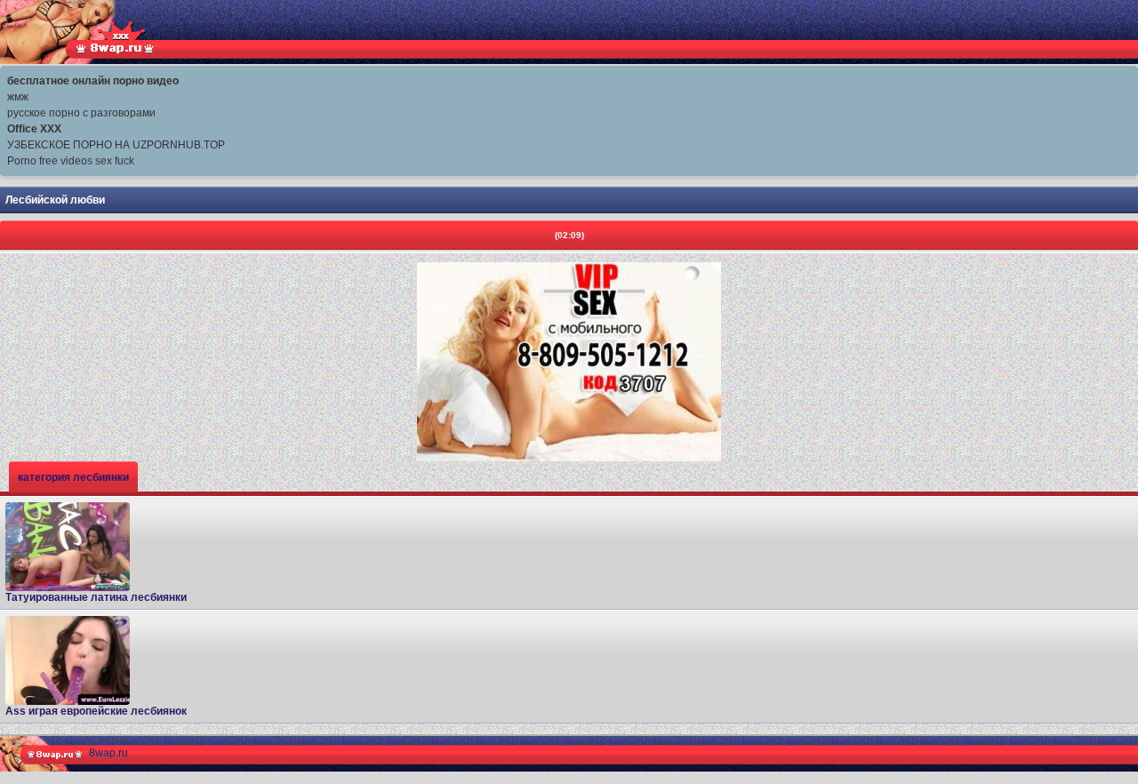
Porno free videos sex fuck (70, 161)
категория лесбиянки (73, 477)
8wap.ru (108, 753)
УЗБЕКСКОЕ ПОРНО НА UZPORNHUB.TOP (116, 145)
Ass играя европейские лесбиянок (96, 711)
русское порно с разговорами (81, 113)
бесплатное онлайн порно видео (93, 81)
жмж (17, 97)
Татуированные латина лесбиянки (96, 597)
